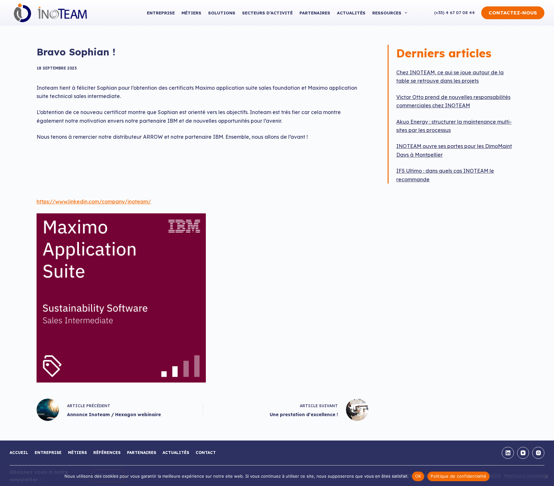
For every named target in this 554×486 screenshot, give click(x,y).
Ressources (386, 12)
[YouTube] (523, 453)
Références (107, 452)
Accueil (19, 452)
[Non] (546, 476)
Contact (206, 452)
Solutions (221, 12)
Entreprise (161, 12)
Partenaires (314, 12)
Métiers (191, 12)
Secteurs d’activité (267, 12)
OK (418, 476)
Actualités (351, 12)
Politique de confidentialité (458, 476)
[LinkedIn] (508, 453)
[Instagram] (538, 453)
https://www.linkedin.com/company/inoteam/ (94, 201)
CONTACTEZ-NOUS (513, 13)
